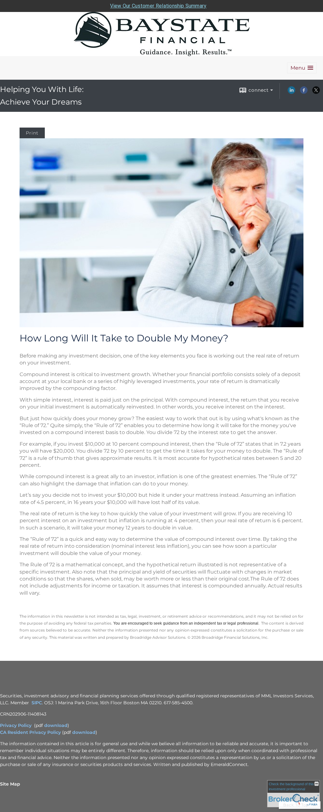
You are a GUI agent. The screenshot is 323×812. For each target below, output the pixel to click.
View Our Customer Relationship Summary (158, 6)
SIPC (37, 703)
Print (32, 133)
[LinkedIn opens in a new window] (291, 92)
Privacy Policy (16, 725)
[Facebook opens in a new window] (304, 92)
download (56, 725)
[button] (302, 67)
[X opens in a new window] (316, 92)
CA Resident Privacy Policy (30, 732)
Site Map (10, 784)
